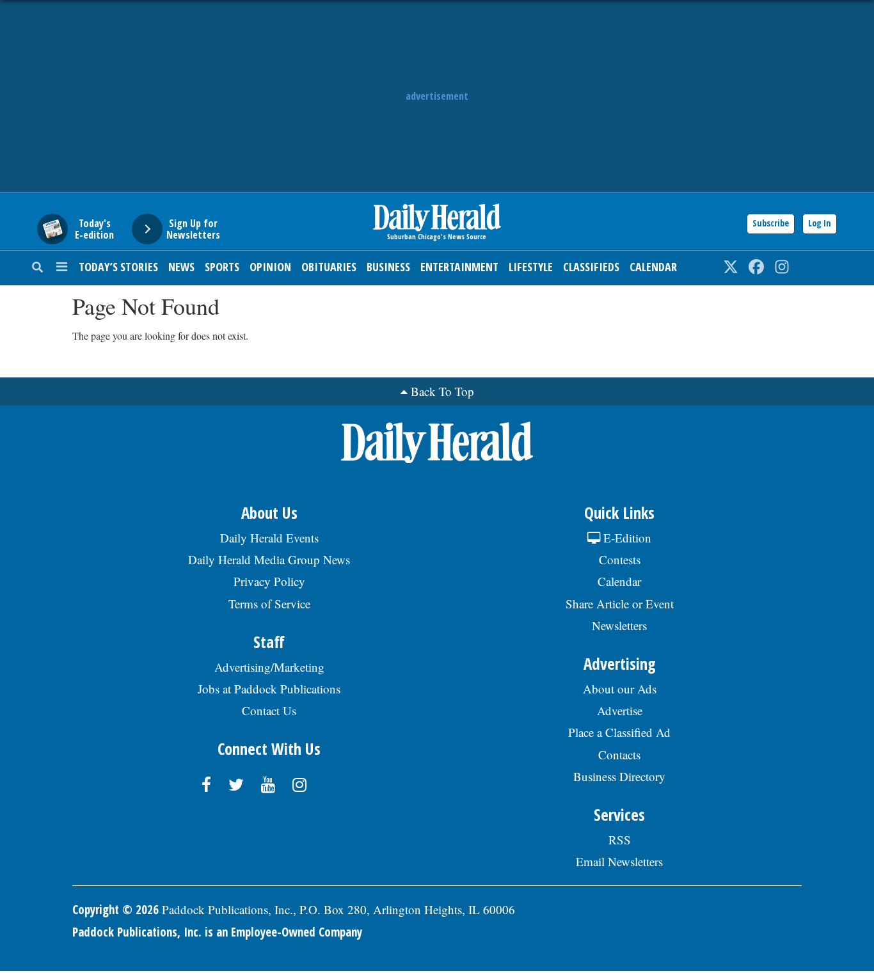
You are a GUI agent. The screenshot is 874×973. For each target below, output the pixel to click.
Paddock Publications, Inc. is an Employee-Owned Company (217, 932)
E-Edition (625, 538)
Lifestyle (531, 266)
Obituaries (328, 266)
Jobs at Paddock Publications (269, 689)
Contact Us (269, 710)
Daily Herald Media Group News (269, 559)
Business (388, 266)
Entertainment (459, 266)
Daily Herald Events (269, 538)
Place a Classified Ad (619, 732)
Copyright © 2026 (115, 909)
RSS (619, 840)
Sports (222, 266)
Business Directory (619, 776)
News (181, 266)
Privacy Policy (269, 581)
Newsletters (619, 625)
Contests (619, 559)
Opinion (270, 266)
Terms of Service (269, 604)
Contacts (619, 755)
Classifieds (591, 266)
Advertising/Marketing (269, 667)
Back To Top (442, 391)
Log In (819, 223)
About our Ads (619, 689)
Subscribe (770, 223)
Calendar (653, 266)
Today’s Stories (118, 266)
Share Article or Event (620, 604)
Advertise (619, 710)
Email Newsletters (619, 861)
